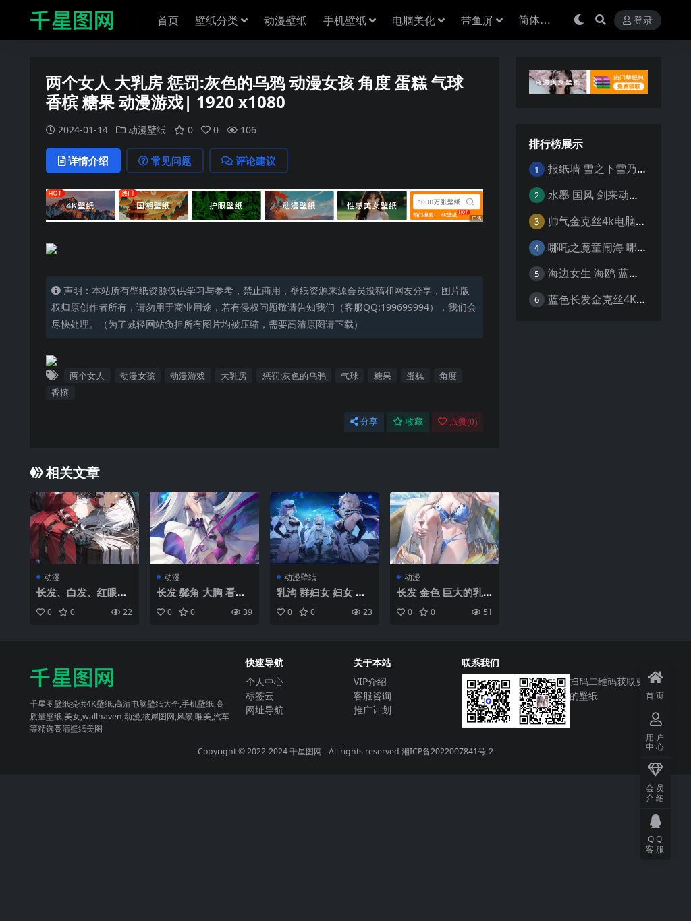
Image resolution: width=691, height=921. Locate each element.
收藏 (414, 422)
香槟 (60, 392)
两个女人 (87, 375)
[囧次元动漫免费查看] (264, 209)
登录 (643, 21)
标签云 (260, 695)
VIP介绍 (370, 681)
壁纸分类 (216, 20)
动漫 (52, 577)
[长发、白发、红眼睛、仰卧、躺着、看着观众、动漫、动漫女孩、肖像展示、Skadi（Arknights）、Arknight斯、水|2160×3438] (84, 528)
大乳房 (234, 375)
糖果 (382, 375)
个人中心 (264, 681)
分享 (369, 422)
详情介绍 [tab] (88, 160)
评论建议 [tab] (256, 160)
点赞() (463, 422)
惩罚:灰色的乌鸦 (294, 375)
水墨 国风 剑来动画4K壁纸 (611, 194)
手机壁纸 (344, 20)
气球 (349, 375)
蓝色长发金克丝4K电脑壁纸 (614, 299)
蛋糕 (415, 375)
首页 (168, 20)
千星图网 (304, 751)
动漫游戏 (187, 375)
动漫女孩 (137, 375)
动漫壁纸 (285, 20)
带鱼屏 (477, 20)
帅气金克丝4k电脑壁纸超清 (613, 221)
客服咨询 (372, 695)
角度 (448, 375)
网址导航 (264, 709)
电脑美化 (413, 20)
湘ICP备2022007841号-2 (447, 751)
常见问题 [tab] (171, 160)
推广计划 (372, 709)
